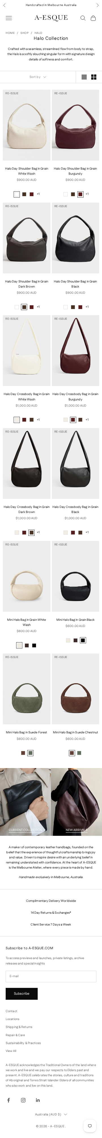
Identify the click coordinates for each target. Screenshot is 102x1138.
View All (11, 1051)
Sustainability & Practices (23, 1043)
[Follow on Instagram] (23, 1100)
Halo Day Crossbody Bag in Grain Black (75, 509)
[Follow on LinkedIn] (38, 1100)
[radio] (17, 194)
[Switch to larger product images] (84, 77)
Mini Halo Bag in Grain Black (75, 620)
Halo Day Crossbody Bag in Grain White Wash (27, 397)
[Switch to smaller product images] (93, 77)
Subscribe (21, 993)
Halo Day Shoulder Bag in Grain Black (75, 284)
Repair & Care (15, 1035)
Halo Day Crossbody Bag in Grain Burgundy (75, 397)
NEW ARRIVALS (77, 830)
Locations (12, 1019)
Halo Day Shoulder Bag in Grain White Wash (26, 171)
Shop (24, 33)
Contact (11, 1011)
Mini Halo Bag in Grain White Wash (26, 622)
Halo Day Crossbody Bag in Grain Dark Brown (27, 509)
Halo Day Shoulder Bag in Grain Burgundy (75, 171)
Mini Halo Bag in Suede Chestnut (75, 732)
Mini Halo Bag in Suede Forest (26, 732)
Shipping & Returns (19, 1027)
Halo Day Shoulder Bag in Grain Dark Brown (26, 284)
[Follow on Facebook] (8, 1100)
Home (10, 33)
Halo (38, 33)
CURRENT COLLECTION (25, 830)
